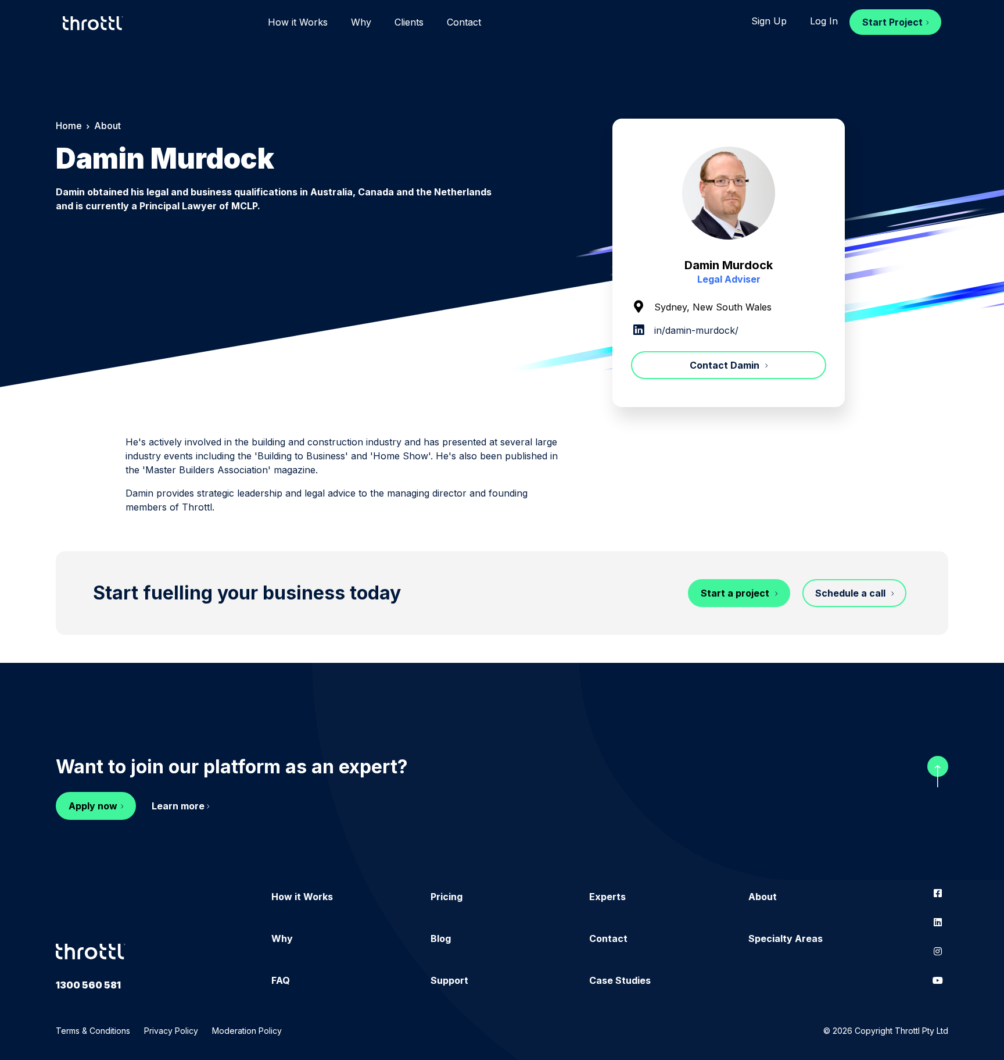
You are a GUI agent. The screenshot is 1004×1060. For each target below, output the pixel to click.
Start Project (892, 22)
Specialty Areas (785, 938)
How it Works (298, 22)
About (762, 896)
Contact (464, 22)
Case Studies (620, 980)
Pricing (446, 896)
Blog (441, 938)
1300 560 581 (88, 985)
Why (361, 22)
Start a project (736, 593)
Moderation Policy (247, 1031)
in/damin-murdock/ (694, 330)
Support (449, 980)
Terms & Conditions (93, 1031)
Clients (409, 22)
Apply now (93, 806)
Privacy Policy (171, 1031)
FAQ (280, 980)
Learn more (178, 806)
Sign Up (769, 21)
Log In (824, 21)
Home (69, 125)
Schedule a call (851, 593)
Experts (607, 896)
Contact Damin (726, 365)
